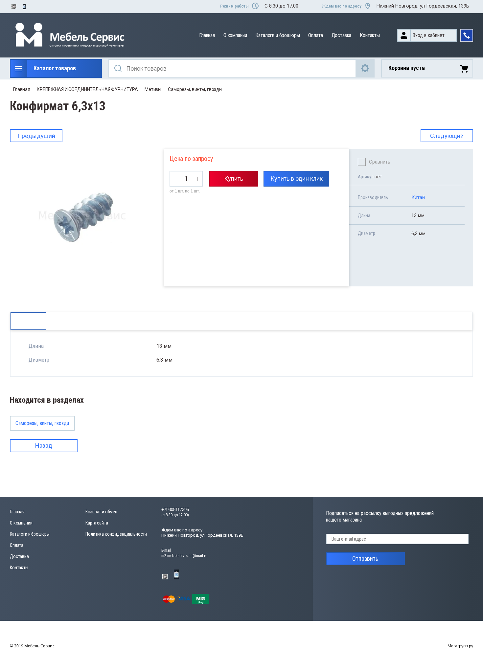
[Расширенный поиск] (365, 68)
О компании (235, 35)
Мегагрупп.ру (460, 646)
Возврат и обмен (101, 511)
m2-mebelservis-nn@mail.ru (184, 555)
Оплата (315, 35)
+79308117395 (175, 509)
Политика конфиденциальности (116, 534)
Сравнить (379, 162)
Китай (418, 197)
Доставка (342, 35)
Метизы (153, 89)
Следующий (447, 135)
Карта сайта (96, 523)
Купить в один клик (296, 178)
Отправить (365, 558)
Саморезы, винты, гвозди (195, 89)
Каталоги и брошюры (277, 35)
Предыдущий (36, 135)
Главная (207, 35)
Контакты (370, 35)
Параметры (28, 321)
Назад (43, 445)
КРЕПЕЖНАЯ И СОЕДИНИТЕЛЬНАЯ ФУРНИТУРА (87, 89)
